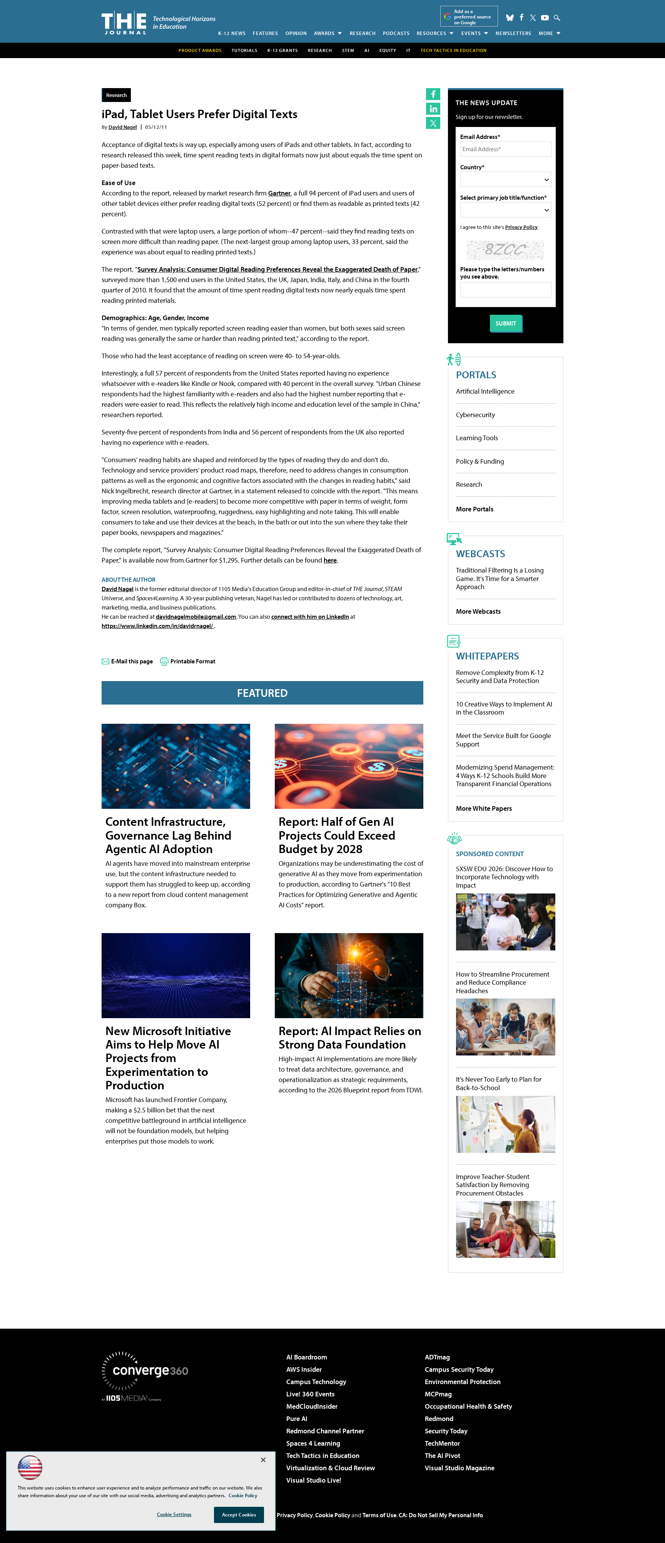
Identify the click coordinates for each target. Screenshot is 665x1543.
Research (363, 33)
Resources (431, 33)
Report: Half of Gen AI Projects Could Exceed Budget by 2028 (337, 834)
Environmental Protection (463, 1381)
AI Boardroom (306, 1357)
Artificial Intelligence (485, 391)
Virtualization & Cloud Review (330, 1467)
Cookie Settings (174, 1514)
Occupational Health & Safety (468, 1406)
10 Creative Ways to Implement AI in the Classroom (504, 708)
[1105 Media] (148, 1440)
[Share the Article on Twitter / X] (433, 123)
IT (408, 50)
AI (366, 50)
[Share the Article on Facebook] (433, 94)
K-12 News (232, 33)
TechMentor (442, 1443)
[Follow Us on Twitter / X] (533, 18)
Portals (476, 374)
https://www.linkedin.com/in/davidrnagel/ (158, 626)
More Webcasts (478, 611)
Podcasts (396, 33)
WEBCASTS (480, 553)
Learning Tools (477, 437)
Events (471, 33)
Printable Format (193, 661)
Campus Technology (316, 1381)
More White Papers (484, 808)
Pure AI (296, 1418)
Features (265, 33)
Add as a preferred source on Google (472, 16)
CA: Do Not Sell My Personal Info (441, 1515)
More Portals (475, 508)
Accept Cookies (239, 1514)
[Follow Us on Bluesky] (510, 18)
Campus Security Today (459, 1369)
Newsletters (513, 33)
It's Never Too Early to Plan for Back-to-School (498, 1083)
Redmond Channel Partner (325, 1430)
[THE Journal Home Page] (159, 22)
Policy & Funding (480, 461)
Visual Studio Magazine (460, 1467)
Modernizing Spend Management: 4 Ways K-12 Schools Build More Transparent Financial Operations (505, 775)
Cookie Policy (332, 1515)
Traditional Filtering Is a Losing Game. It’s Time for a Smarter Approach (500, 578)
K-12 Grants (282, 50)
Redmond (439, 1418)
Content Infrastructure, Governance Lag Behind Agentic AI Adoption (168, 834)
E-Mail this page (132, 661)
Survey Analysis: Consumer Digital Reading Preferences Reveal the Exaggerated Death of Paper (277, 269)
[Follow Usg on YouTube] (545, 18)
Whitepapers (487, 655)
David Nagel (123, 126)
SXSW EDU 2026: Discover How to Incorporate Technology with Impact (504, 877)
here (330, 560)
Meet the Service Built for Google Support (503, 739)
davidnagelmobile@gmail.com (196, 616)
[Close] (263, 1459)
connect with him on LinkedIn (310, 616)
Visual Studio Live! (313, 1480)
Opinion (296, 33)
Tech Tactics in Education (322, 1455)
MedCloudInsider (312, 1406)
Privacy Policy (521, 226)
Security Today (446, 1430)
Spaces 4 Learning (313, 1443)
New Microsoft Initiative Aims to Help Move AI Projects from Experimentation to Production (168, 1057)
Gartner (279, 193)
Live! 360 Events (310, 1393)
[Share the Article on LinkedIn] (433, 109)
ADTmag (437, 1357)
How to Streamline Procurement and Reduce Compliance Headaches (503, 982)
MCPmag (438, 1393)
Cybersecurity (475, 414)
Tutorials (244, 50)
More (546, 33)
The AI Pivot (442, 1455)
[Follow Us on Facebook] (521, 17)
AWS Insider (304, 1369)
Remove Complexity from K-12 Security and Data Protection (500, 676)
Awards (324, 33)
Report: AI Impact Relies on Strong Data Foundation (350, 1037)
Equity (387, 50)
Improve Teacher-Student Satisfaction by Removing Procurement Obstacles (493, 1184)
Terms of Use (379, 1515)
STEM (348, 50)
